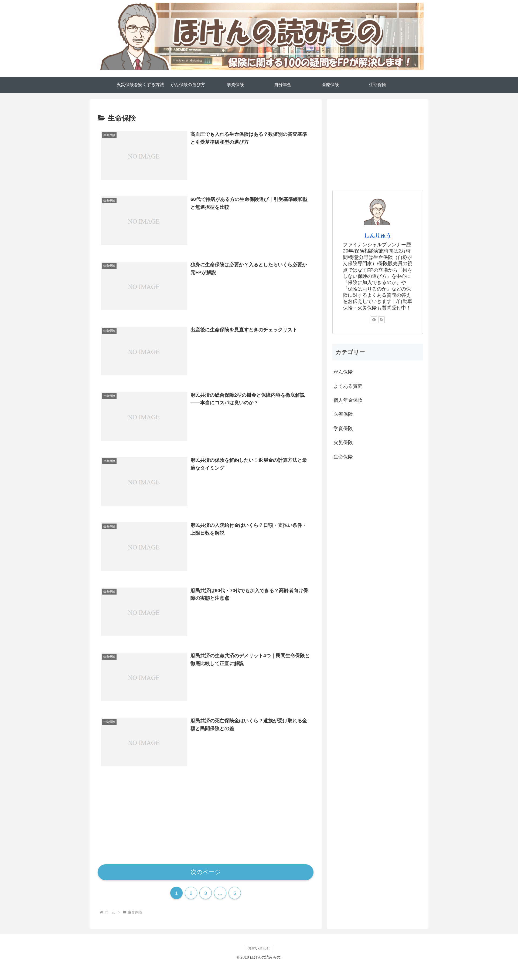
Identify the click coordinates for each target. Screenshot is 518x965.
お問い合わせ (259, 948)
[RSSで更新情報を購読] (381, 319)
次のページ (205, 872)
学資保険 (343, 428)
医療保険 (343, 414)
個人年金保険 (348, 400)
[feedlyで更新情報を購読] (374, 319)
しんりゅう (377, 235)
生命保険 (343, 457)
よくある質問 (348, 386)
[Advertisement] (205, 817)
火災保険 (343, 442)
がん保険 (343, 371)
